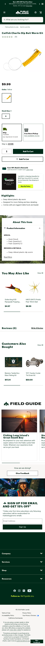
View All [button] (40, 273)
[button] (31, 136)
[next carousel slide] (39, 4)
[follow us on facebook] (15, 590)
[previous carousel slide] (5, 4)
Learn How (29, 169)
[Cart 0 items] (40, 12)
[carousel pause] (42, 4)
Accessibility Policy (8, 615)
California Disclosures (15, 618)
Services (6, 562)
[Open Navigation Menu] (4, 12)
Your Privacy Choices (29, 615)
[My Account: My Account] (35, 12)
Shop (4, 570)
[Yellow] (6, 98)
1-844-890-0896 (15, 630)
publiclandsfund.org (23, 641)
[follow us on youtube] (29, 590)
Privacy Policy (26, 613)
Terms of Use (6, 613)
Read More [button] (8, 257)
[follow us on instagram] (20, 590)
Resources (6, 579)
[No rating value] (8, 37)
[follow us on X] (24, 590)
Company (6, 553)
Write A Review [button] (37, 328)
